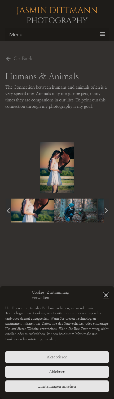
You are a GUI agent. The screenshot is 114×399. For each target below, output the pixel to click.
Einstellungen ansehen (57, 386)
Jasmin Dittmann (57, 15)
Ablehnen (57, 372)
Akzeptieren (57, 357)
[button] (106, 295)
